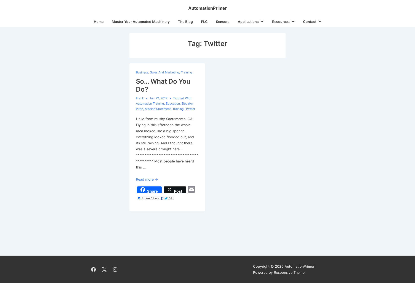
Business (142, 72)
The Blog (185, 21)
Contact (309, 21)
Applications (248, 21)
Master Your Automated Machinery (141, 21)
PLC (204, 21)
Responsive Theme (289, 272)
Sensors (223, 21)
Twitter (190, 109)
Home (99, 21)
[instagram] (115, 269)
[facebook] (93, 269)
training (178, 109)
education (173, 103)
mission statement (158, 109)
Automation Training (150, 103)
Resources (281, 21)
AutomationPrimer (207, 8)
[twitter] (104, 269)
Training (186, 72)
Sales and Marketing (164, 72)
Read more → (147, 179)
